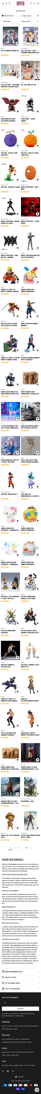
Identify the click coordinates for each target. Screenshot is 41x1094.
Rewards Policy (15, 1055)
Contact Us (10, 1026)
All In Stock (19, 952)
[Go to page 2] (31, 848)
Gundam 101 (18, 1039)
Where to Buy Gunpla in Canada (9, 1029)
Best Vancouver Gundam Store (31, 1026)
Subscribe (21, 1009)
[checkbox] (7, 16)
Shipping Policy (5, 1052)
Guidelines (29, 1042)
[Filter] (38, 16)
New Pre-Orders (6, 950)
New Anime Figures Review (19, 1042)
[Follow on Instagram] (3, 1071)
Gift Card (26, 1065)
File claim (32, 1065)
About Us (4, 1026)
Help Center (17, 1026)
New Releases (17, 945)
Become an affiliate (14, 1065)
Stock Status (5, 1065)
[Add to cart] (17, 43)
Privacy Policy (30, 1052)
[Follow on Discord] (13, 1071)
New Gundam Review (7, 1042)
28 (26, 848)
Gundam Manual (25, 1039)
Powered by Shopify (25, 1081)
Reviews (21, 1065)
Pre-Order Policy (14, 1052)
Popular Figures (20, 950)
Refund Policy (22, 1052)
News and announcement (8, 1039)
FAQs (21, 1026)
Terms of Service (6, 1055)
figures (16, 883)
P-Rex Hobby (13, 864)
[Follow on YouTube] (8, 1071)
